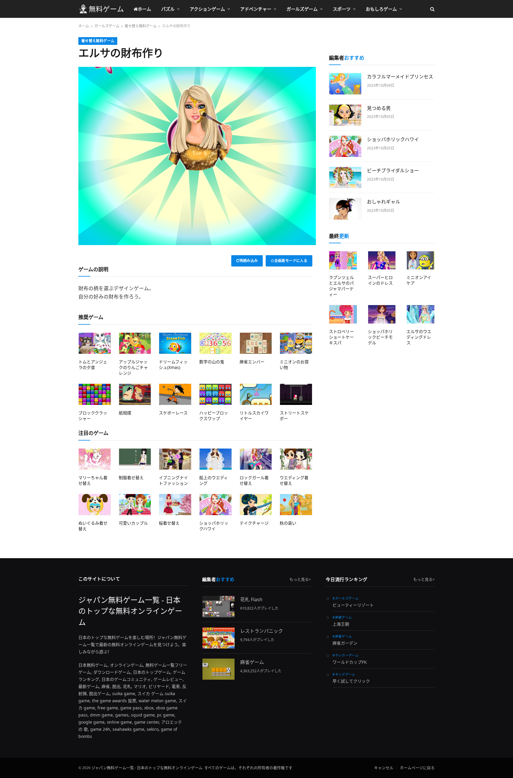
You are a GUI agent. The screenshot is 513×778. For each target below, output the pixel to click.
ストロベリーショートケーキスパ (341, 337)
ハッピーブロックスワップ (213, 415)
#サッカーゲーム (345, 655)
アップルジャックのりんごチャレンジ (133, 367)
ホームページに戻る (417, 768)
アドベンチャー (255, 9)
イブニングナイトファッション (173, 480)
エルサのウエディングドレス (418, 337)
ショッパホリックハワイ (213, 525)
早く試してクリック (351, 681)
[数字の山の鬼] (215, 343)
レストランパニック (261, 631)
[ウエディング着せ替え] (296, 459)
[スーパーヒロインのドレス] (382, 260)
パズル (168, 9)
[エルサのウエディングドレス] (420, 314)
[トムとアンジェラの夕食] (94, 343)
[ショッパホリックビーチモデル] (382, 314)
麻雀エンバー (252, 361)
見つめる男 (379, 108)
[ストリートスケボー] (296, 394)
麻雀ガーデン (344, 643)
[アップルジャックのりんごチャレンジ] (135, 343)
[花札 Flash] (218, 606)
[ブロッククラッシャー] (94, 394)
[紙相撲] (135, 394)
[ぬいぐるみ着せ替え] (94, 504)
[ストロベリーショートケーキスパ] (343, 314)
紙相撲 (125, 413)
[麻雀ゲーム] (218, 669)
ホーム (144, 9)
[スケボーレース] (175, 394)
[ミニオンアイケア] (420, 260)
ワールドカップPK (349, 662)
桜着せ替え (169, 523)
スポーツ (342, 9)
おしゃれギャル (383, 201)
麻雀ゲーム (252, 662)
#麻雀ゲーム (342, 617)
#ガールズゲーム (345, 598)
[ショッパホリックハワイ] (215, 504)
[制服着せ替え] (135, 459)
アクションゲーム (207, 9)
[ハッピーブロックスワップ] (215, 394)
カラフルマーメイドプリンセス (400, 76)
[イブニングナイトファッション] (175, 459)
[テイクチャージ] (256, 504)
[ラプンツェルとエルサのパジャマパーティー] (343, 260)
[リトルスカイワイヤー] (256, 394)
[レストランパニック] (218, 638)
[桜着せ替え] (175, 504)
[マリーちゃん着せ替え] (94, 459)
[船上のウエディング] (215, 459)
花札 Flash (251, 599)
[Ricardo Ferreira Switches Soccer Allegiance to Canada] (345, 83)
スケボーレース (173, 413)
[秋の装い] (296, 504)
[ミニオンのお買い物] (296, 343)
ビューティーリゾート (353, 605)
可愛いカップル (133, 523)
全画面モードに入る (290, 260)
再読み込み (249, 260)
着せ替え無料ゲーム (97, 40)
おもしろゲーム (381, 9)
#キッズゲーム (343, 674)
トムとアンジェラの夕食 (92, 364)
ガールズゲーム (302, 9)
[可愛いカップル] (135, 504)
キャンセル (383, 768)
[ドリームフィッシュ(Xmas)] (175, 343)
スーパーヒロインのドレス (380, 280)
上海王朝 (340, 624)
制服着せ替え (131, 477)
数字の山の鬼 (211, 361)
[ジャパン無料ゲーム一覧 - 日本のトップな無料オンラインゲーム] (101, 9)
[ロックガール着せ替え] (256, 459)
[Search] (432, 9)
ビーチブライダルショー (393, 170)
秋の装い (288, 523)
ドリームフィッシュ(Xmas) (173, 364)
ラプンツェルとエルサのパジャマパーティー (341, 285)
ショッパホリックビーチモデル (380, 337)
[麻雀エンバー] (256, 343)
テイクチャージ (254, 523)
